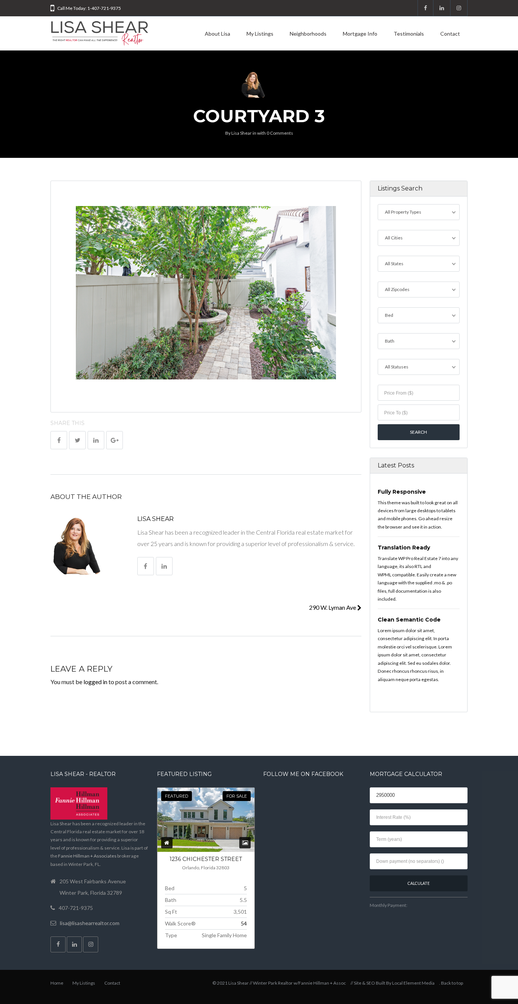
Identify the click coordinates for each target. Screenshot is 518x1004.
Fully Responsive (402, 491)
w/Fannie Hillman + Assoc (320, 983)
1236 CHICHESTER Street (206, 859)
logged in (95, 681)
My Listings (259, 33)
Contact (450, 33)
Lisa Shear (241, 133)
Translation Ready (404, 547)
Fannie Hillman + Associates (87, 856)
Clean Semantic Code (409, 619)
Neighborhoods (308, 33)
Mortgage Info (360, 33)
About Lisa (217, 33)
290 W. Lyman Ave (333, 607)
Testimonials (409, 33)
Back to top (452, 983)
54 (244, 923)
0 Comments (280, 133)
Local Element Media (413, 983)
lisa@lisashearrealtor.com (89, 923)
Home (56, 983)
